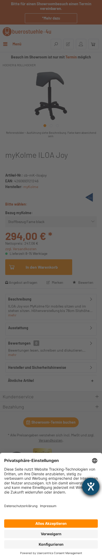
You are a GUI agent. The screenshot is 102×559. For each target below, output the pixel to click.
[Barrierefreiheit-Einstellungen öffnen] (90, 486)
